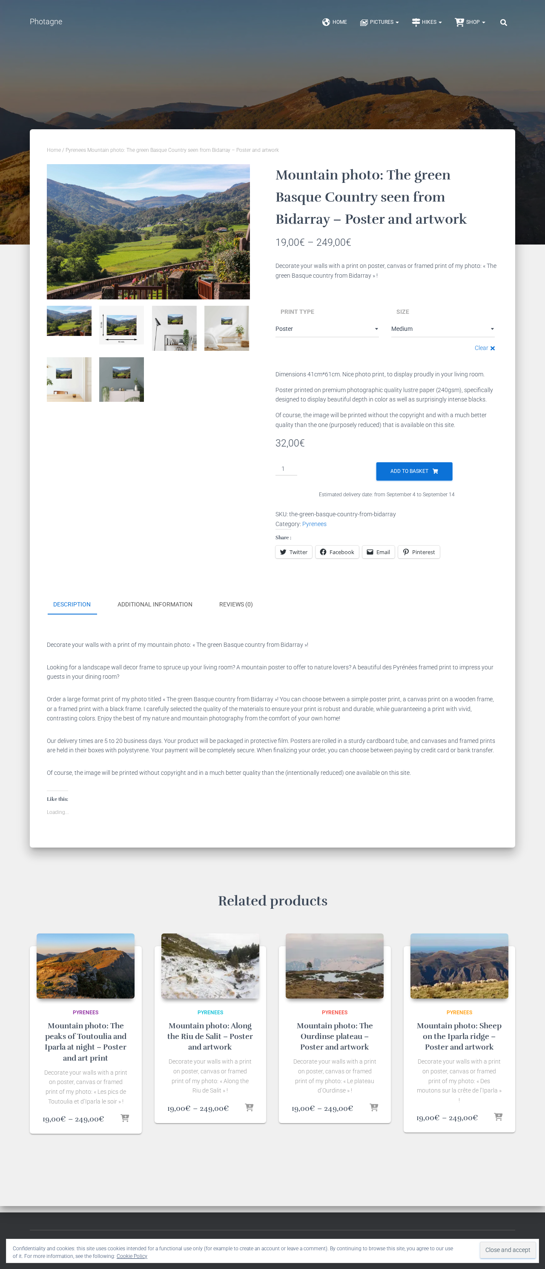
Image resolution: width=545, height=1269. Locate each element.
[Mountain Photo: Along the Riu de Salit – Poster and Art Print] (210, 966)
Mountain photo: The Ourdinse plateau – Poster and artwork (335, 1036)
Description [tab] (72, 604)
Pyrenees (76, 150)
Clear (481, 347)
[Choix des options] (124, 1119)
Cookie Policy (132, 1256)
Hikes (430, 22)
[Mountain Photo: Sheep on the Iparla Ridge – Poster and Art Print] (459, 966)
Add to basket (409, 471)
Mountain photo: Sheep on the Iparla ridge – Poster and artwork (459, 1036)
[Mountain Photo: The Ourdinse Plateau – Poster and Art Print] (335, 966)
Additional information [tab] (155, 604)
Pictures (382, 22)
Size (402, 311)
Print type (297, 311)
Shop (473, 22)
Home (340, 22)
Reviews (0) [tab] (236, 604)
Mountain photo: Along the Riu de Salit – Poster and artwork (210, 1036)
